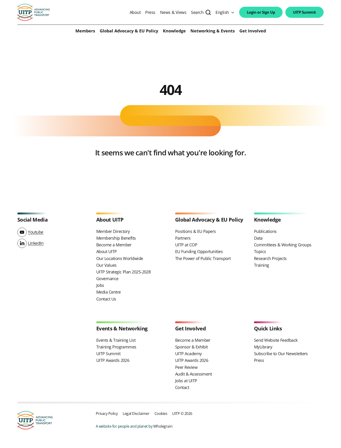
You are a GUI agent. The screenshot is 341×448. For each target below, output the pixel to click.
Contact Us (106, 299)
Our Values (106, 265)
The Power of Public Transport (203, 258)
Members (85, 31)
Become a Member (114, 244)
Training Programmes (116, 347)
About (135, 12)
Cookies (160, 413)
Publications (265, 231)
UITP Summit (304, 12)
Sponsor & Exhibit (191, 347)
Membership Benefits (116, 238)
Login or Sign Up (261, 12)
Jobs (100, 285)
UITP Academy (188, 353)
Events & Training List (115, 340)
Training (261, 265)
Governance (107, 278)
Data (258, 238)
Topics (260, 251)
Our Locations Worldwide (119, 258)
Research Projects (270, 258)
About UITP (106, 251)
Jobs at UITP (186, 380)
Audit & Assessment (193, 374)
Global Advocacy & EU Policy (129, 31)
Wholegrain (162, 426)
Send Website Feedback (276, 340)
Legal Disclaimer (136, 413)
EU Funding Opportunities (199, 251)
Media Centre (108, 292)
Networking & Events (212, 31)
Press (150, 12)
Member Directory (113, 231)
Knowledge (174, 31)
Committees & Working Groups (282, 244)
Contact (182, 387)
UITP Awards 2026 (112, 360)
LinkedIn (35, 243)
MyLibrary (263, 347)
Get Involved (252, 31)
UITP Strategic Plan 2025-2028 (123, 272)
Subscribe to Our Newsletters (281, 353)
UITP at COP (186, 244)
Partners (183, 238)
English (222, 12)
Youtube (35, 232)
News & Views (173, 12)
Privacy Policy (107, 413)
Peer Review (186, 367)
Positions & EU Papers (195, 231)
